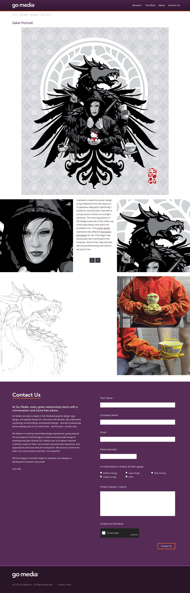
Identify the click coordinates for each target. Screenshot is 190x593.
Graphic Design (109, 477)
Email (104, 432)
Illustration (34, 15)
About (162, 5)
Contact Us (174, 5)
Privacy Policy (64, 584)
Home (14, 15)
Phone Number (108, 449)
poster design (103, 228)
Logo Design (134, 473)
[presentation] (119, 533)
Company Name (109, 415)
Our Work (150, 5)
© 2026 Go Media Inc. (22, 584)
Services (136, 5)
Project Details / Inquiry (113, 486)
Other (131, 477)
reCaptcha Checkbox (111, 523)
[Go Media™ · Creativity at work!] (23, 5)
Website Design (110, 473)
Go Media (16, 416)
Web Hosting (160, 473)
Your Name (107, 398)
